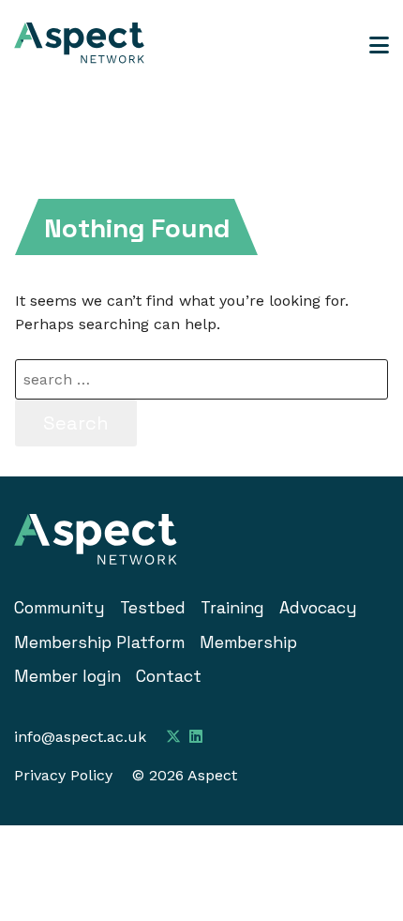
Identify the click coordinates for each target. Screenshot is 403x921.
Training (232, 607)
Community (59, 607)
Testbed (153, 607)
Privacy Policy (63, 775)
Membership (248, 642)
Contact (169, 676)
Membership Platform (99, 642)
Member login (67, 676)
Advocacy (318, 607)
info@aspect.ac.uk (80, 737)
